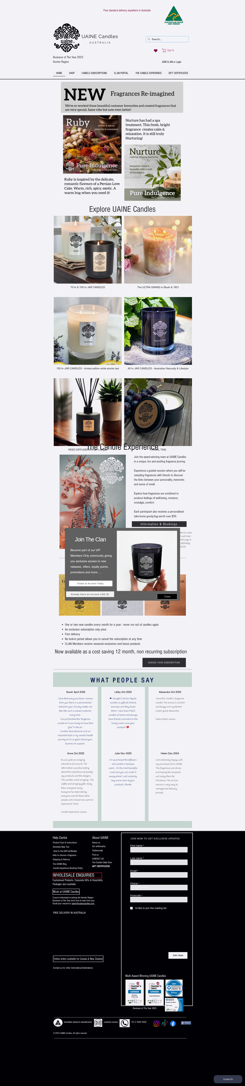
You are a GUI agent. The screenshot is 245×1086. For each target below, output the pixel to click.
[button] (167, 596)
